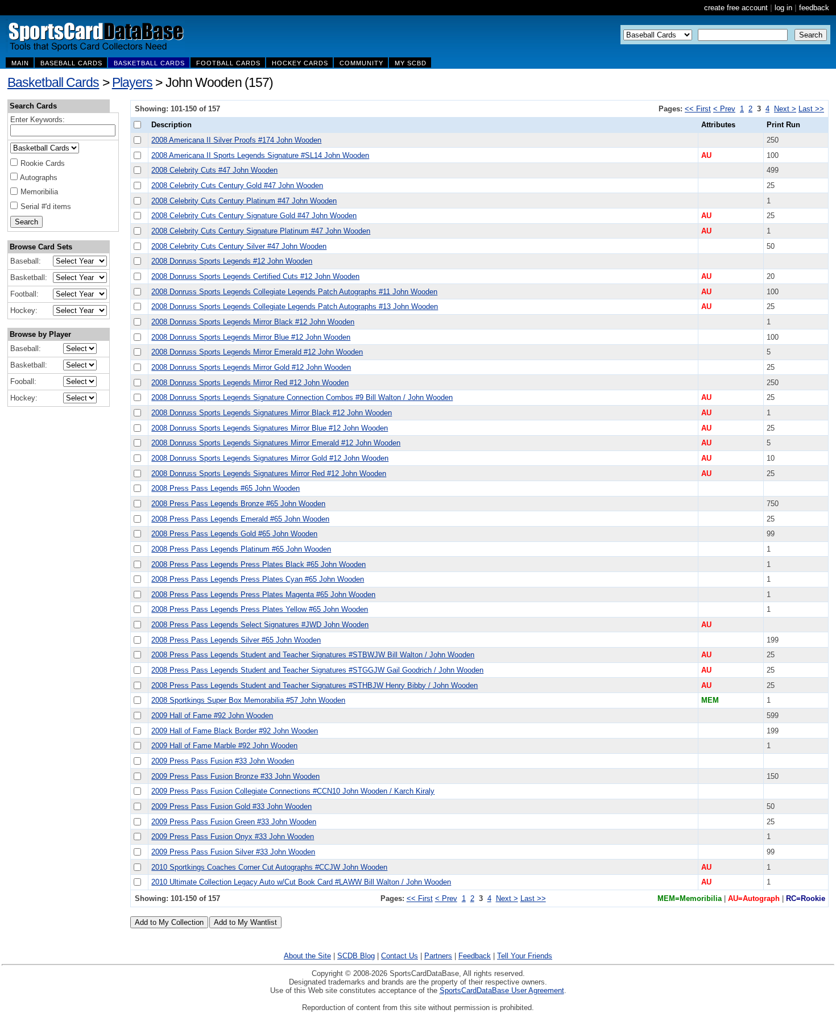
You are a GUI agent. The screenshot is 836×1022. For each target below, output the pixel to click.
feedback (814, 7)
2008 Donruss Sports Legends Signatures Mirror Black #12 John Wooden (271, 412)
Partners (438, 956)
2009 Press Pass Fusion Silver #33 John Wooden (233, 852)
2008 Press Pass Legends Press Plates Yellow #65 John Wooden (259, 609)
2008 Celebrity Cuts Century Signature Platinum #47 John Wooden (260, 231)
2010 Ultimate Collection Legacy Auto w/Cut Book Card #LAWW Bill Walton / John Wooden (301, 882)
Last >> (811, 109)
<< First (698, 109)
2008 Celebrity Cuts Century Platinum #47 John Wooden (244, 201)
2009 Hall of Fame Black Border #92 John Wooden (234, 731)
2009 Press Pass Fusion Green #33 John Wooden (233, 821)
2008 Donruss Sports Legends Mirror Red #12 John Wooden (250, 382)
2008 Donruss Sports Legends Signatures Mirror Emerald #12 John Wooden (275, 443)
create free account (736, 7)
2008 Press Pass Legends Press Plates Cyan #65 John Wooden (257, 579)
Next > (785, 109)
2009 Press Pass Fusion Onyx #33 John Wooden (232, 836)
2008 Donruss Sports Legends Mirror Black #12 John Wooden (252, 322)
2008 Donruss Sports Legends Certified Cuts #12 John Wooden (255, 276)
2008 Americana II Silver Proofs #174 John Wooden (236, 140)
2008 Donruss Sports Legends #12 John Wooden (231, 261)
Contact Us (399, 956)
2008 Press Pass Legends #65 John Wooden (225, 488)
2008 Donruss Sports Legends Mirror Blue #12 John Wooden (250, 337)
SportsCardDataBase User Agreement (502, 990)
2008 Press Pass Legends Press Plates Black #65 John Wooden (258, 564)
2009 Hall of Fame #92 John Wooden (212, 715)
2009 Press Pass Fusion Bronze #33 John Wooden (235, 776)
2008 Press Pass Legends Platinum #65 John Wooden (241, 549)
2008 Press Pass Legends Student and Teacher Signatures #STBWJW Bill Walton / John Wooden (312, 654)
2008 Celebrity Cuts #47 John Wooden (214, 170)
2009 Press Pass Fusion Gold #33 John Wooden (231, 806)
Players (132, 82)
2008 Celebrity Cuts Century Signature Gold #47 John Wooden (254, 215)
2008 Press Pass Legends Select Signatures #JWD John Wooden (260, 624)
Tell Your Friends (524, 956)
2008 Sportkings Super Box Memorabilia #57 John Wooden (248, 700)
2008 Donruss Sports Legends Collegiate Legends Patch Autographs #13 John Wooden (294, 306)
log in (783, 7)
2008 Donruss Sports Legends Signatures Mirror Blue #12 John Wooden (269, 428)
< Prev (724, 109)
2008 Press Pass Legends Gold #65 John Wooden (234, 533)
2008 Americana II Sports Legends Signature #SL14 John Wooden (260, 155)
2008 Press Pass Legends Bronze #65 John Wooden (238, 503)
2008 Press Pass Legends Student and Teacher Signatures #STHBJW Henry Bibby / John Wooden (314, 685)
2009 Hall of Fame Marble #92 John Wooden (224, 745)
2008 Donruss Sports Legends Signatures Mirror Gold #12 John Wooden (269, 458)
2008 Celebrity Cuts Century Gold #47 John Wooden (237, 185)
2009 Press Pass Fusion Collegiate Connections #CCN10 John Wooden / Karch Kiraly (292, 791)
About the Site (307, 956)
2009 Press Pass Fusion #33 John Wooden (222, 761)
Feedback (474, 956)
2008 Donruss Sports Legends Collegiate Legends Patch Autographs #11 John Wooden (294, 291)
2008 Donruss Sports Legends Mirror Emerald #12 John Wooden (257, 352)
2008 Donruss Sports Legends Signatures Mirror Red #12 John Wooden (268, 473)
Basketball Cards (53, 82)
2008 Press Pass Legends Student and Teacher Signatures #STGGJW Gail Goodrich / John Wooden (317, 670)
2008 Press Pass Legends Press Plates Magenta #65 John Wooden (263, 594)
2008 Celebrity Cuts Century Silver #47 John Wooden (238, 246)
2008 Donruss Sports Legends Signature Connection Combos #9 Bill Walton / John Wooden (302, 397)
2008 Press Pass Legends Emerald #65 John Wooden (240, 519)
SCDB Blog (356, 956)
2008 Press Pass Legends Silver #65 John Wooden (236, 640)
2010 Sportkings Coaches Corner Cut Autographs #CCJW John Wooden (269, 867)
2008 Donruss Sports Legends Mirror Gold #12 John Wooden (251, 367)
